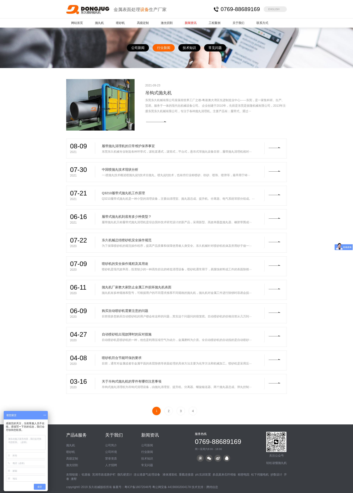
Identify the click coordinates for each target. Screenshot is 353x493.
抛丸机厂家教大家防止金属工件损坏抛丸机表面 (136, 287)
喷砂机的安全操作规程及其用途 (125, 264)
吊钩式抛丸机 (158, 92)
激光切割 (167, 22)
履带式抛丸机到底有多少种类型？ (126, 216)
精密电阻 (243, 474)
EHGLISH (273, 9)
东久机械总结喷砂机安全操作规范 (126, 240)
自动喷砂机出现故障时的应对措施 (126, 334)
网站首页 (77, 22)
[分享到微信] (209, 458)
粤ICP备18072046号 (137, 487)
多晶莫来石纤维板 (224, 474)
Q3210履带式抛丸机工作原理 (123, 193)
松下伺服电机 (260, 474)
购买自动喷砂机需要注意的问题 (125, 311)
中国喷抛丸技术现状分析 (120, 169)
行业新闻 (163, 48)
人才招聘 (111, 465)
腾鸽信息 (212, 487)
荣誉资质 (111, 458)
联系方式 (262, 22)
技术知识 (189, 48)
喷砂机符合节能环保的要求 (122, 358)
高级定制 (143, 22)
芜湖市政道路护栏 (104, 474)
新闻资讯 (191, 22)
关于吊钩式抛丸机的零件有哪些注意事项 (131, 381)
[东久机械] (88, 9)
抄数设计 (276, 474)
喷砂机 (120, 22)
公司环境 (111, 451)
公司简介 (111, 445)
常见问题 (215, 48)
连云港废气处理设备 (147, 474)
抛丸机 (99, 22)
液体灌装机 (169, 474)
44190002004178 (179, 487)
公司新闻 (138, 48)
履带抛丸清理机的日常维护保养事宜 (128, 146)
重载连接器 (186, 474)
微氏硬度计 (124, 474)
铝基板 (86, 474)
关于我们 (238, 22)
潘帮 (74, 478)
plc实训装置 (203, 474)
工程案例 (214, 22)
